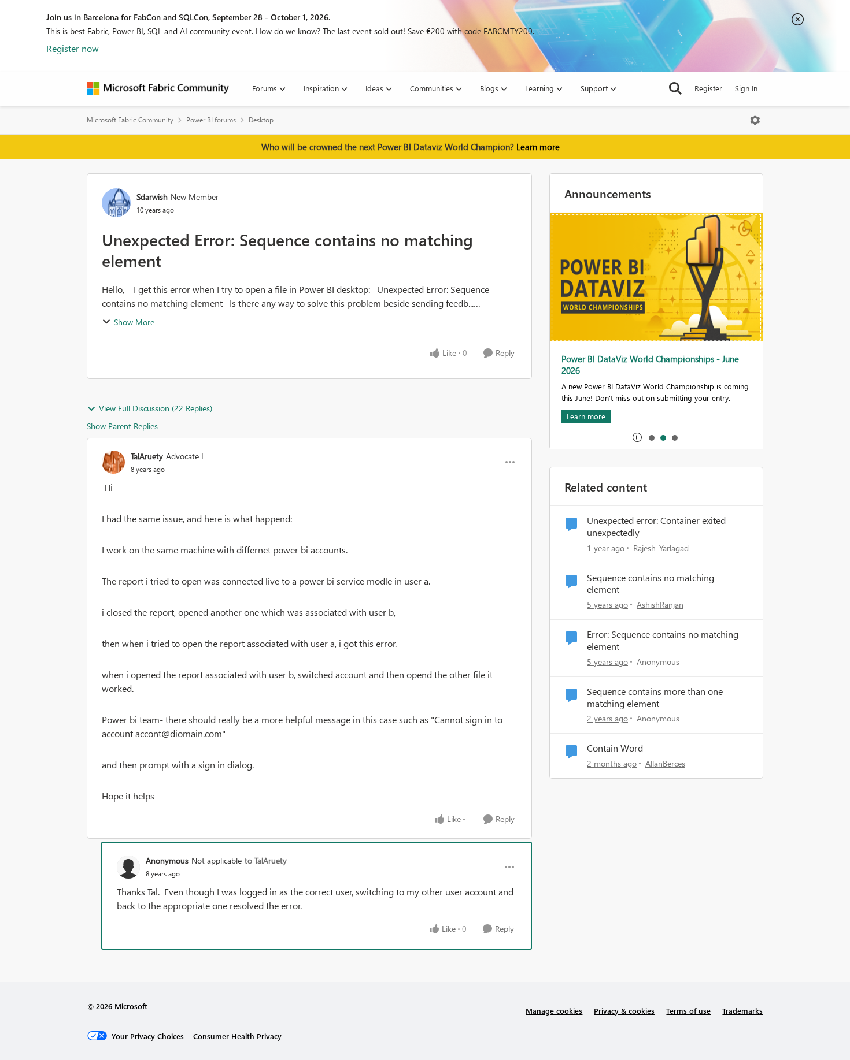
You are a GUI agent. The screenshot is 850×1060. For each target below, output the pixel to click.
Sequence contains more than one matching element (655, 697)
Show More (134, 322)
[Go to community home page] (158, 88)
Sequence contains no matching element (650, 584)
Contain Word (615, 748)
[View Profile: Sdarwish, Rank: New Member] (116, 202)
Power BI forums (211, 120)
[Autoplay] (637, 437)
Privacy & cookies (624, 1011)
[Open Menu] (755, 120)
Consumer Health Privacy (237, 1036)
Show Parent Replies (122, 426)
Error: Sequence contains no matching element (662, 640)
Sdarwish (152, 196)
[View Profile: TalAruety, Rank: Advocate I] (113, 462)
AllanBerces (665, 763)
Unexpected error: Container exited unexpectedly (656, 526)
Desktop (261, 120)
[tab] (651, 437)
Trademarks (742, 1011)
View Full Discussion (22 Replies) (155, 408)
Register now (72, 48)
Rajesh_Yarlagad (661, 547)
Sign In (746, 88)
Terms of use (688, 1011)
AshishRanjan (660, 604)
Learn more (538, 147)
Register (708, 88)
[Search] (675, 88)
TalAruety (147, 456)
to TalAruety (266, 860)
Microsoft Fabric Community (130, 120)
